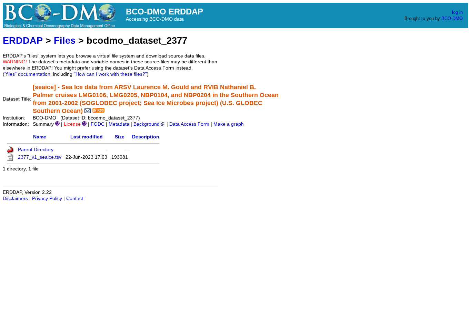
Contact (74, 198)
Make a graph (228, 124)
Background (146, 124)
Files (65, 40)
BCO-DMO (452, 18)
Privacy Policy (47, 198)
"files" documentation (27, 74)
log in (457, 12)
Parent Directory (35, 149)
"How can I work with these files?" (110, 74)
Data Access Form (189, 124)
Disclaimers (15, 198)
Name (39, 136)
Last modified (86, 136)
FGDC (97, 124)
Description (145, 136)
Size (119, 136)
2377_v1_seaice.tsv (39, 157)
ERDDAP (23, 40)
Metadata (119, 124)
